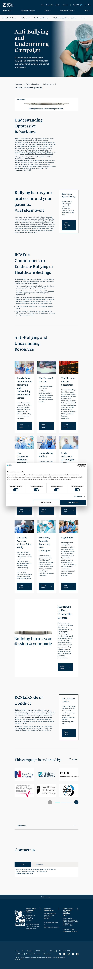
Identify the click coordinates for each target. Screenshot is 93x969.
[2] (48, 152)
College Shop (46, 954)
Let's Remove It (25, 18)
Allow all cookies (73, 502)
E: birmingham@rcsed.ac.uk (51, 926)
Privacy (17, 951)
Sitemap (52, 951)
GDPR (38, 951)
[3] (52, 154)
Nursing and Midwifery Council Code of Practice (36, 154)
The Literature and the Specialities (64, 18)
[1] (24, 144)
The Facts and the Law (41, 18)
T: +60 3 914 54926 (68, 929)
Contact (65, 5)
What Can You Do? (67, 225)
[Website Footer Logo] (19, 918)
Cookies (45, 951)
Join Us (58, 5)
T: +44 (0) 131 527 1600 (32, 924)
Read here (66, 733)
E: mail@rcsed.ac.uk (31, 928)
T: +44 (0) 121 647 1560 (51, 922)
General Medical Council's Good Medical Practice (31, 152)
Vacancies (37, 954)
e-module (51, 291)
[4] (42, 161)
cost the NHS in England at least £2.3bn (28, 161)
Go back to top (45, 897)
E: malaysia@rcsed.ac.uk (70, 931)
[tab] (23, 864)
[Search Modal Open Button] (89, 5)
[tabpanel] (46, 872)
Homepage (18, 84)
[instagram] (69, 954)
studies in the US (33, 164)
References (21, 826)
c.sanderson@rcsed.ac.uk (24, 873)
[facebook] (60, 954)
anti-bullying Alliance (23, 301)
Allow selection (46, 502)
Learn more (21, 426)
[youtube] (73, 954)
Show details (78, 496)
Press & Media (19, 954)
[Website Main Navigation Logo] (8, 5)
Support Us (49, 5)
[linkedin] (64, 954)
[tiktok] (77, 954)
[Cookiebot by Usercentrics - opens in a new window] (78, 465)
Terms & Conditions (27, 951)
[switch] (36, 489)
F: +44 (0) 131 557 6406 (33, 926)
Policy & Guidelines (9, 18)
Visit (42, 5)
